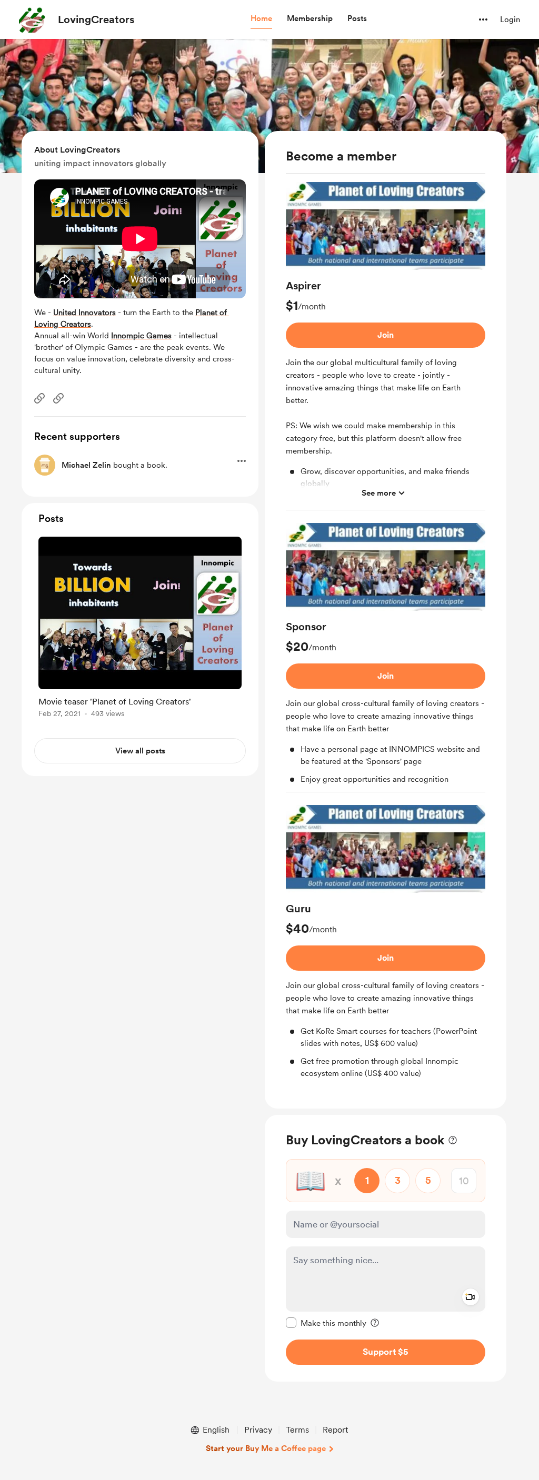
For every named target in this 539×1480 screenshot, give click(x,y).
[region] (385, 620)
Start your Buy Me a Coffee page (266, 1448)
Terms (297, 1430)
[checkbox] (326, 1323)
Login (510, 19)
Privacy (258, 1430)
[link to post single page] (140, 629)
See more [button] (379, 493)
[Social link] (39, 398)
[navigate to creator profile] (32, 19)
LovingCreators (96, 19)
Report (335, 1430)
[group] (385, 346)
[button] (261, 19)
